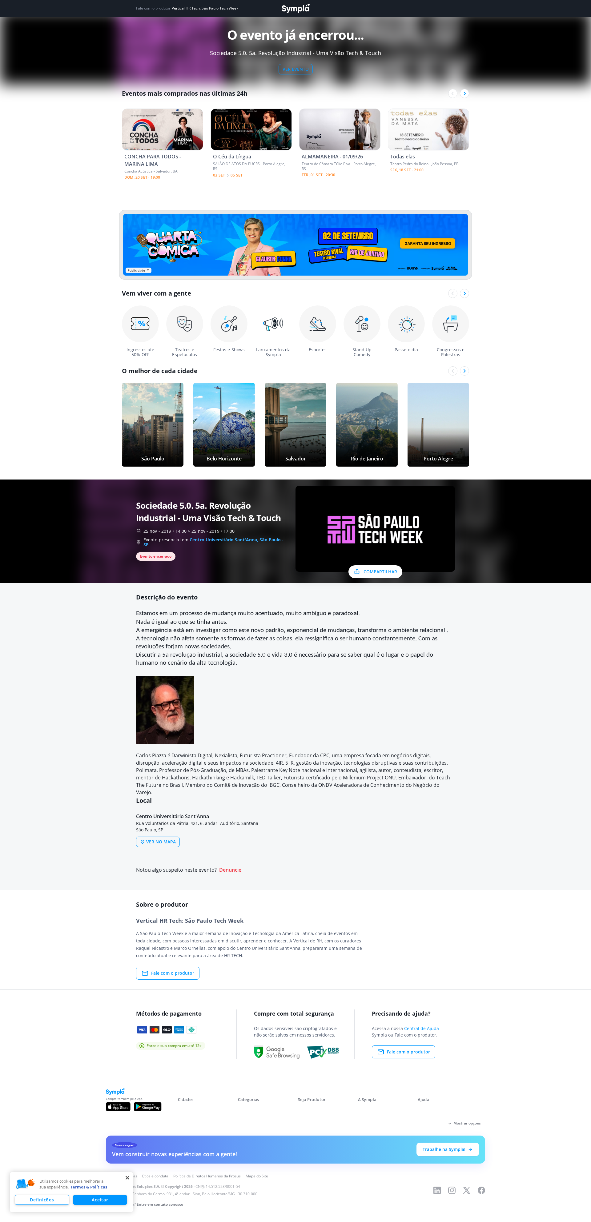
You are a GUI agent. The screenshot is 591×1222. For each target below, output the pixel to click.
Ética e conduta (155, 1176)
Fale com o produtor (172, 973)
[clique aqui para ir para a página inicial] (295, 8)
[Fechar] (127, 1177)
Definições (42, 1200)
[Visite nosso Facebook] (481, 1190)
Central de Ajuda (421, 1028)
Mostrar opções (467, 1123)
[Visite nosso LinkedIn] (437, 1190)
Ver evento (296, 69)
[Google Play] (147, 1106)
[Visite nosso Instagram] (452, 1190)
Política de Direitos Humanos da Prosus (207, 1176)
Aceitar (100, 1200)
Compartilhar (380, 572)
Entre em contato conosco (160, 1204)
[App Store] (118, 1106)
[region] (71, 1192)
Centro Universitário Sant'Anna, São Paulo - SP (213, 542)
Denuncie (230, 870)
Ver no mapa (161, 842)
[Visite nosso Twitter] (466, 1190)
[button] (25, 1184)
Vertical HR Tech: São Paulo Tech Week (205, 8)
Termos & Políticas (88, 1187)
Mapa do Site (257, 1176)
